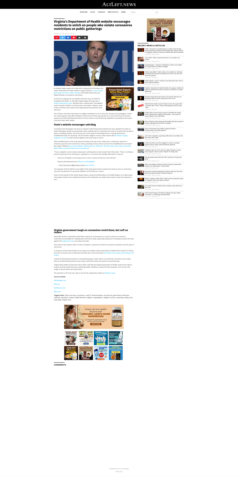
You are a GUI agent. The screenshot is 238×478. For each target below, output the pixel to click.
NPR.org (57, 284)
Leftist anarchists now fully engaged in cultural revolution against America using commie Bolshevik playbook (162, 143)
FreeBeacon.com (59, 288)
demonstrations (97, 295)
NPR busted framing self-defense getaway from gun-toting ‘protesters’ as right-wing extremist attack (162, 193)
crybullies (101, 12)
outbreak (57, 297)
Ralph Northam (80, 297)
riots (130, 297)
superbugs (57, 300)
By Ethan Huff (155, 100)
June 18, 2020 (89, 165)
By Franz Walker (155, 84)
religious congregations (95, 297)
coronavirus (81, 295)
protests (71, 297)
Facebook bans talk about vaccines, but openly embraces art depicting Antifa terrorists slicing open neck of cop (163, 97)
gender (123, 12)
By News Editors (155, 54)
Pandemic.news (109, 273)
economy (107, 295)
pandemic (64, 297)
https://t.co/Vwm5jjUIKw (86, 162)
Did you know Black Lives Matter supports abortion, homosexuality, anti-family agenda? (160, 129)
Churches (72, 295)
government (117, 295)
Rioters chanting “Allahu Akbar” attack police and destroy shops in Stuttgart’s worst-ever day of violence (164, 179)
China (67, 295)
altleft (92, 12)
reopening (119, 297)
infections (125, 295)
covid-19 (88, 295)
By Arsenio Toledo (156, 93)
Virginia (64, 300)
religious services (109, 297)
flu (111, 295)
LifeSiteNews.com (60, 280)
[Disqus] (94, 390)
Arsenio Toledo (69, 33)
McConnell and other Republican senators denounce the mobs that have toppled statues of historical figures (163, 172)
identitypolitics (113, 12)
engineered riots (68, 241)
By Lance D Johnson (156, 153)
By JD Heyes (154, 77)
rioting (126, 297)
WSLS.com (57, 292)
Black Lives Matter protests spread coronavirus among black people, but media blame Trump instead (163, 165)
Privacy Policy (119, 471)
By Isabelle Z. (155, 182)
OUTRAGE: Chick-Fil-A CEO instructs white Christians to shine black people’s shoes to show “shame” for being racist (163, 151)
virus (69, 300)
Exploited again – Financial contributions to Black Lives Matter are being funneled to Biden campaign (163, 65)
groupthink (83, 12)
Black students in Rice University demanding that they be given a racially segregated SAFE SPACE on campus (164, 122)
